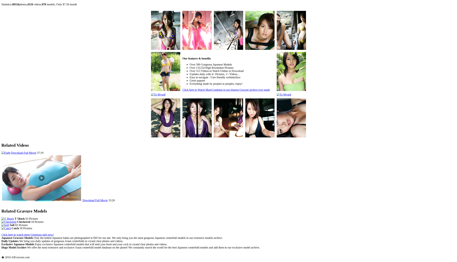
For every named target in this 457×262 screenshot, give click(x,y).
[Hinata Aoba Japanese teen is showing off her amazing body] (41, 200)
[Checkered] (8, 221)
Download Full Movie (23, 152)
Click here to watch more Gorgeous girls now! (27, 234)
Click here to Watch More (226, 89)
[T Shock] (7, 218)
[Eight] (5, 152)
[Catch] (6, 228)
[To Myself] (165, 48)
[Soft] (5, 225)
